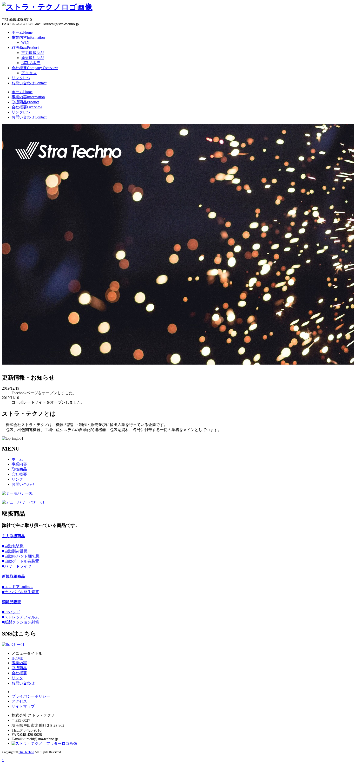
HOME (17, 658)
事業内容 (28, 37)
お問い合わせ (29, 83)
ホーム (22, 32)
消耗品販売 (30, 63)
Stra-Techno (26, 752)
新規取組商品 (32, 58)
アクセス (29, 73)
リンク (21, 78)
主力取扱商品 (32, 53)
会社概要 (35, 68)
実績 (25, 42)
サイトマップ (23, 706)
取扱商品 (25, 48)
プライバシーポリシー (31, 696)
